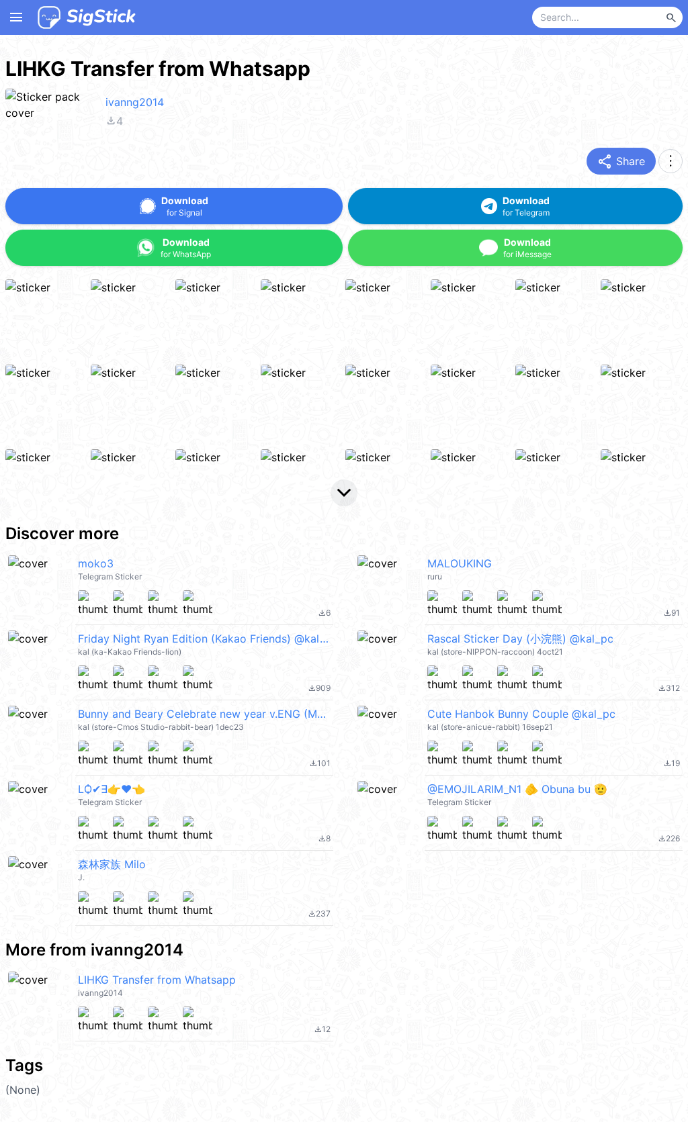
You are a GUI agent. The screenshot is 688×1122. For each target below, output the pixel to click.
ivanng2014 (134, 102)
